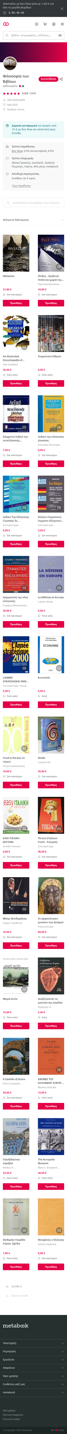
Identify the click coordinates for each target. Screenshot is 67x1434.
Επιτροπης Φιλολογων (49, 445)
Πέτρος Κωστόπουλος (14, 766)
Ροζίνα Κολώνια (45, 927)
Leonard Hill (44, 762)
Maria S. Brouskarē (47, 1168)
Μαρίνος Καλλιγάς (47, 1087)
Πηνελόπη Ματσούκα (48, 284)
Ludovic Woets (45, 602)
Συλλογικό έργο (10, 525)
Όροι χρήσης (9, 1411)
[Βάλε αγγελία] (36, 24)
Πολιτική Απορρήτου (13, 1415)
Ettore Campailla (11, 1084)
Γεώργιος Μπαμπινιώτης (15, 605)
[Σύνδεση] (53, 24)
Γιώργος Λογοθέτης (12, 923)
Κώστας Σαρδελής (47, 1244)
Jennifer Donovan (12, 846)
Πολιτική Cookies (11, 1419)
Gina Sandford (10, 365)
